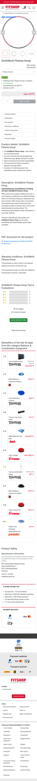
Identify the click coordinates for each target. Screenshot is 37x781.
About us (22, 710)
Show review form (18, 320)
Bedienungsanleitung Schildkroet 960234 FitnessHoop (16, 242)
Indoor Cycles (7, 744)
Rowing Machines (25, 731)
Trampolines (24, 735)
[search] (29, 7)
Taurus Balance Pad (16, 361)
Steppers (6, 755)
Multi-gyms (6, 735)
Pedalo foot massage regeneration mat (14, 529)
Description (9, 118)
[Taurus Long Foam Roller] (21, 412)
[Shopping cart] (34, 7)
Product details (10, 114)
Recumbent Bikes (25, 748)
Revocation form (8, 717)
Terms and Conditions (9, 707)
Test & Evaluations (11, 130)
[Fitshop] (12, 8)
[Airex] (15, 441)
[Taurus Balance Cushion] (21, 393)
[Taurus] (15, 364)
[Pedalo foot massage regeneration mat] (21, 521)
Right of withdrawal (26, 714)
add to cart (25, 101)
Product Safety (10, 138)
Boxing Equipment (9, 748)
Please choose (8, 72)
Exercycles (6, 751)
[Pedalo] (15, 534)
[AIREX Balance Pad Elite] (21, 431)
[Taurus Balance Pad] (21, 356)
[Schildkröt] (8, 17)
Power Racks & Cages (25, 756)
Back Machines (8, 766)
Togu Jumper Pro (15, 510)
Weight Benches (25, 739)
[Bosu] (15, 384)
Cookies (5, 710)
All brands (6, 775)
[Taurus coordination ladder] (21, 467)
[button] (5, 53)
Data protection (24, 707)
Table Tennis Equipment (7, 740)
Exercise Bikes (24, 728)
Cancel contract (18, 696)
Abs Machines (24, 761)
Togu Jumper (13, 455)
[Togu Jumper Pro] (21, 505)
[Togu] (15, 458)
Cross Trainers (7, 728)
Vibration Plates (25, 770)
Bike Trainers (24, 751)
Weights (22, 744)
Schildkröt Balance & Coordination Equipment (16, 13)
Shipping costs (7, 714)
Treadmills (6, 731)
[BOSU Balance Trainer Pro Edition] (21, 374)
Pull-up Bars (24, 766)
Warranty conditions (12, 126)
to (6, 689)
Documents (9, 122)
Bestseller (8, 134)
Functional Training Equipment (9, 762)
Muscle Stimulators (9, 770)
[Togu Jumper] (21, 450)
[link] (10, 616)
